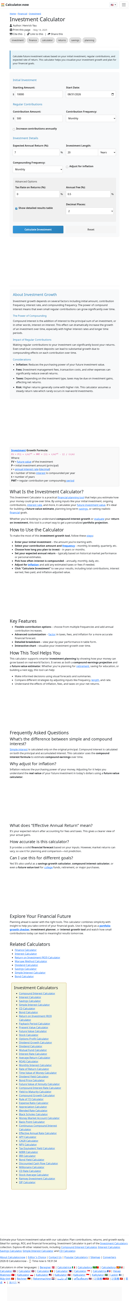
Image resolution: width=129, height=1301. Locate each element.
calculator (47, 40)
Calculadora (85, 1267)
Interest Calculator (26, 953)
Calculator (6, 1271)
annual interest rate (27, 469)
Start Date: (73, 87)
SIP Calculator (27, 1182)
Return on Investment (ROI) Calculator (37, 957)
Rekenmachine (42, 1278)
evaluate (99, 519)
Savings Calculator (26, 969)
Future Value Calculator (33, 1031)
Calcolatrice (64, 1267)
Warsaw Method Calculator (31, 961)
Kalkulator (23, 1275)
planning (89, 40)
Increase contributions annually (36, 128)
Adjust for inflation (81, 166)
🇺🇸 (112, 4)
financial (15, 512)
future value (24, 461)
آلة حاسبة (62, 1278)
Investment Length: (78, 145)
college (48, 867)
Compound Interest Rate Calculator (40, 1088)
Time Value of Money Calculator (38, 1072)
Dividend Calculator (26, 965)
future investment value (91, 505)
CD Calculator (27, 1008)
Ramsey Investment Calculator (37, 1178)
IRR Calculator (27, 1156)
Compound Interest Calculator (37, 993)
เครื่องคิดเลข (81, 1278)
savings (75, 40)
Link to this (36, 34)
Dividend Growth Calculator (35, 1042)
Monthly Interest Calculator (35, 1065)
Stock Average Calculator (34, 1174)
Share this (56, 34)
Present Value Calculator (33, 1027)
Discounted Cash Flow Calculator (38, 1163)
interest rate (34, 505)
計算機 (98, 1278)
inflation (33, 564)
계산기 (13, 1282)
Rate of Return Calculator (34, 1069)
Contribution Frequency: (81, 111)
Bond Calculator (24, 976)
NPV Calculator (28, 1144)
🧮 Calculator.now (15, 5)
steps (90, 535)
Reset (90, 229)
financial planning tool (71, 497)
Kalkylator (98, 1275)
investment (18, 40)
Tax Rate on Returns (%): (30, 187)
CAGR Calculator (28, 1140)
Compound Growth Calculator (37, 1095)
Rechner (22, 1278)
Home (13, 13)
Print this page (21, 29)
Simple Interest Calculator (30, 972)
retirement (82, 666)
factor (52, 634)
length (95, 680)
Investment (35, 13)
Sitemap (95, 1257)
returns (62, 40)
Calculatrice (100, 1271)
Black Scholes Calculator (33, 1114)
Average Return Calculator (34, 1057)
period (70, 480)
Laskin (114, 1275)
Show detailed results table (36, 208)
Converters (109, 1257)
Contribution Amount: (27, 111)
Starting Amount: (24, 87)
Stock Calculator (28, 1035)
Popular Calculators (76, 1257)
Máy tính (5, 1278)
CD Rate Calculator (30, 1171)
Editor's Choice (37, 1257)
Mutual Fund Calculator (33, 1050)
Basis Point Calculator (32, 1122)
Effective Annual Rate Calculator (38, 1133)
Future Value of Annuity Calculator (39, 1084)
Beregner (45, 1267)
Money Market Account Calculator (39, 1118)
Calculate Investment (38, 229)
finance (33, 40)
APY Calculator (27, 1137)
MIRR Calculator (28, 1152)
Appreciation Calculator (33, 1106)
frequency (68, 545)
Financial (22, 13)
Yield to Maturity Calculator (35, 1091)
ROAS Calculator (28, 1061)
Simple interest (19, 749)
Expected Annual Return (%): (31, 145)
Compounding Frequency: (29, 162)
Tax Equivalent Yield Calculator (37, 1148)
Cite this (17, 34)
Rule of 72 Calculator (31, 1099)
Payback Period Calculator (34, 1023)
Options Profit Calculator (34, 1038)
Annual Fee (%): (75, 187)
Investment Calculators (114, 1243)
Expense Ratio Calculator (33, 1103)
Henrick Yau (29, 25)
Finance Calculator (26, 950)
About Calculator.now (12, 1257)
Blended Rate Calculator (33, 1110)
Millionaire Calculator (31, 1167)
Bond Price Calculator (32, 1080)
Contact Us (55, 1257)
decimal (44, 469)
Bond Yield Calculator (31, 1159)
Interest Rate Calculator (33, 1054)
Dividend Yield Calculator (34, 1076)
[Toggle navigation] (123, 5)
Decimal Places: (76, 204)
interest (40, 473)
